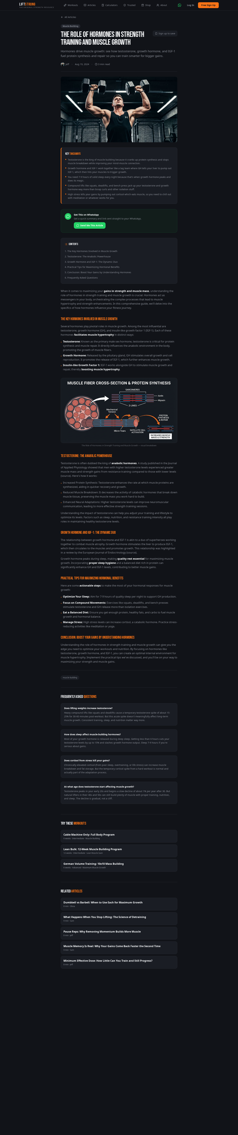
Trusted (131, 5)
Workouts (73, 5)
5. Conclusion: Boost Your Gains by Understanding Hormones (98, 272)
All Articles (70, 17)
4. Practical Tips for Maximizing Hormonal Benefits (92, 266)
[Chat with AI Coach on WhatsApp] (179, 5)
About (163, 5)
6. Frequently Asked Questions (81, 277)
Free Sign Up (208, 5)
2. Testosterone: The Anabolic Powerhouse (88, 256)
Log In (190, 5)
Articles (92, 5)
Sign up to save (167, 33)
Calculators (111, 5)
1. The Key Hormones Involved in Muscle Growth (91, 251)
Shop (148, 5)
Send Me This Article (91, 225)
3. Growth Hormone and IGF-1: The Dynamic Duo (91, 261)
